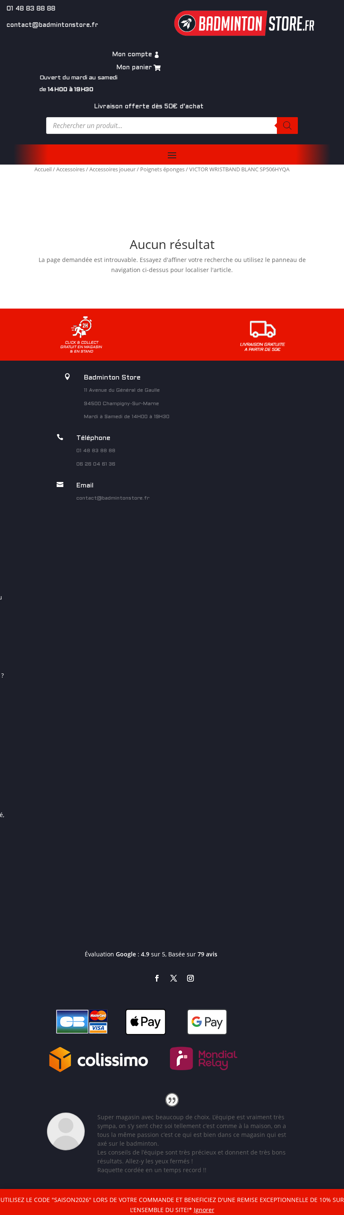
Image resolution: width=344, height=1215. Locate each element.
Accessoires (70, 169)
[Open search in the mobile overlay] (172, 125)
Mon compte (132, 55)
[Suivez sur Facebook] (157, 978)
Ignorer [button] (204, 1210)
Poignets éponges (162, 169)
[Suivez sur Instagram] (190, 978)
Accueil (43, 169)
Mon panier (134, 68)
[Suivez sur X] (173, 978)
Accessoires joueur (112, 169)
